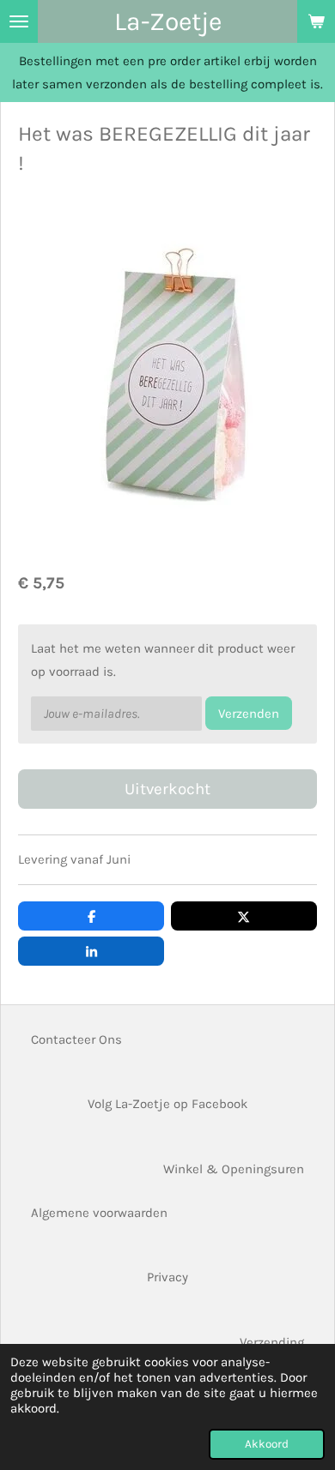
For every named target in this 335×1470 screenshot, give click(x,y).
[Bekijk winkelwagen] (316, 21)
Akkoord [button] (267, 1443)
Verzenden (248, 713)
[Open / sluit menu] (19, 21)
